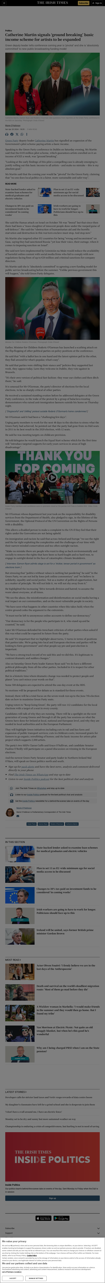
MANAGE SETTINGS (36, 1278)
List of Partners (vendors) (12, 1272)
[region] (52, 1260)
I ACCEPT (12, 1278)
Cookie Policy (32, 1255)
